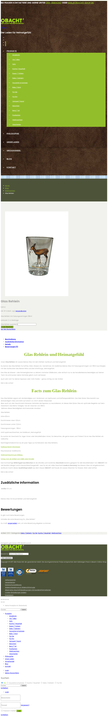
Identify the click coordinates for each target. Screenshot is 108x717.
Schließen (4, 688)
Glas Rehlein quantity (8, 324)
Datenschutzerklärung (13, 585)
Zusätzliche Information (14, 342)
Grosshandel (14, 150)
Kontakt (11, 167)
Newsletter (5, 554)
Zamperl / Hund (18, 101)
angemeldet (12, 523)
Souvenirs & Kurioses (20, 83)
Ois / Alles (16, 60)
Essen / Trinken (18, 73)
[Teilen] (4, 599)
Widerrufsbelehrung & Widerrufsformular (20, 587)
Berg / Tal (16, 110)
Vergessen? (25, 705)
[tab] (56, 339)
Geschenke (16, 124)
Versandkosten (20, 311)
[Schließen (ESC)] (2, 599)
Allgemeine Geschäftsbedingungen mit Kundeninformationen (28, 590)
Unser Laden (13, 142)
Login (7, 670)
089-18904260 (53, 2)
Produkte (12, 51)
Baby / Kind (16, 87)
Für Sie (14, 92)
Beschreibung (10, 339)
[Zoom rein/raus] (8, 599)
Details (8, 344)
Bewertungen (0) (11, 347)
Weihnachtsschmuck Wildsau (12, 455)
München (15, 106)
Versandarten (10, 582)
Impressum (9, 595)
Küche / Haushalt (18, 69)
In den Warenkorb (7, 327)
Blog (9, 159)
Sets (14, 64)
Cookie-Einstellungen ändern (15, 592)
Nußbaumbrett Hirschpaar (10, 447)
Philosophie (13, 133)
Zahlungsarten (10, 580)
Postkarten (16, 115)
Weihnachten (17, 120)
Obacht (4, 27)
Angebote (16, 55)
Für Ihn (14, 97)
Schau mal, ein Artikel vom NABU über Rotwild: (17, 459)
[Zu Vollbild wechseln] (6, 599)
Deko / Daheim (18, 78)
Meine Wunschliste (12, 673)
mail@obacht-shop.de (81, 2)
